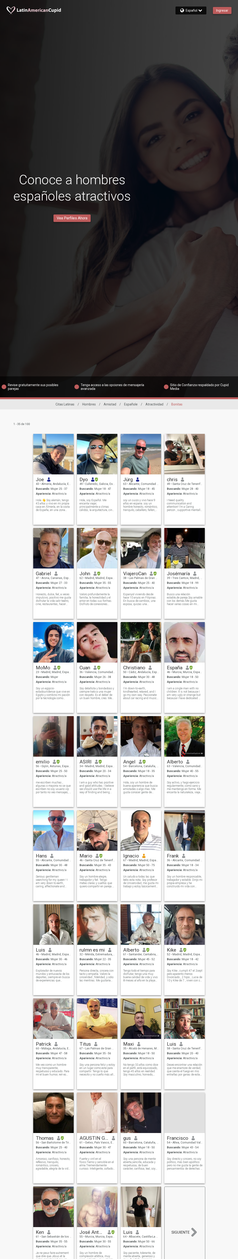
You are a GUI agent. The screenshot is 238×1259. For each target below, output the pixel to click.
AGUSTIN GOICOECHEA (94, 1138)
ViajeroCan (134, 573)
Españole (131, 404)
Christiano (134, 667)
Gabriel (43, 573)
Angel (129, 762)
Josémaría (178, 573)
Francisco (177, 1138)
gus (127, 1138)
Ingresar (222, 10)
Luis (40, 950)
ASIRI (85, 762)
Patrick (43, 1044)
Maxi (128, 1044)
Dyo (83, 479)
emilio (43, 762)
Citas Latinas (65, 404)
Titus (85, 1044)
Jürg (128, 479)
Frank (173, 856)
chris (172, 479)
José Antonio (91, 1232)
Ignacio (131, 856)
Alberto (175, 762)
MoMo (43, 667)
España (174, 667)
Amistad (110, 404)
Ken (40, 1232)
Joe (40, 479)
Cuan (84, 667)
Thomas (45, 1138)
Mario (85, 856)
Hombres (89, 404)
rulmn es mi (92, 950)
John (84, 573)
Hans (41, 856)
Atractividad (154, 404)
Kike (171, 950)
